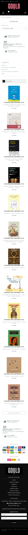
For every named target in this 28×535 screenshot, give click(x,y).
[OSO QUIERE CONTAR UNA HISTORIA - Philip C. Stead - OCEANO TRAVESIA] (14, 284)
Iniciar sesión (14, 1)
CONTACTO (14, 486)
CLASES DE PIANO (14, 490)
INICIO (14, 480)
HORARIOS (14, 484)
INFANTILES (4, 69)
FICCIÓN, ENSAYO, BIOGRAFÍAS (10, 71)
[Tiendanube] (4, 533)
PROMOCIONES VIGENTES (14, 492)
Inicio (2, 17)
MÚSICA (3, 65)
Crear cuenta (6, 1)
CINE (2, 73)
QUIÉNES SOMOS (14, 488)
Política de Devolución (14, 495)
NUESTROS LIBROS (14, 482)
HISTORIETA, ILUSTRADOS (8, 67)
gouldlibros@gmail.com (14, 503)
